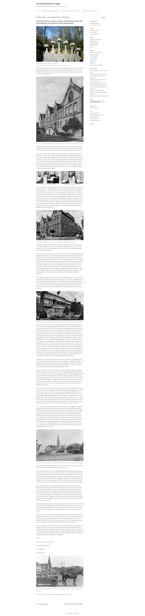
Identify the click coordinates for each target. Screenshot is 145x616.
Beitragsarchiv (93, 105)
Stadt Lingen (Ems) (94, 113)
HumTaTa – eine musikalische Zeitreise (70, 10)
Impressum (92, 63)
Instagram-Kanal (93, 56)
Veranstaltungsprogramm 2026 (50, 10)
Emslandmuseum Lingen (48, 3)
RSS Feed (92, 124)
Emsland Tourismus (94, 118)
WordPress (75, 613)
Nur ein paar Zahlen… (42, 604)
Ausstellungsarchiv (94, 107)
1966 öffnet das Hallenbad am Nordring (99, 79)
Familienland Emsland (95, 120)
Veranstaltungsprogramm (96, 52)
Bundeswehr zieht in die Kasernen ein (98, 83)
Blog (37, 10)
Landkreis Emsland (94, 116)
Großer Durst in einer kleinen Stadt (73, 604)
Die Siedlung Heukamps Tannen (97, 90)
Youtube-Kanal (93, 57)
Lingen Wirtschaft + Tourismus (96, 114)
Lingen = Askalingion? (94, 81)
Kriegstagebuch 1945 (60, 594)
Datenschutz (93, 61)
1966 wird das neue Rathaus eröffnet (98, 74)
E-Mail (91, 46)
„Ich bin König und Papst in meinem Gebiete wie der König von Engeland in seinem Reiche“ (99, 86)
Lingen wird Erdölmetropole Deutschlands (99, 95)
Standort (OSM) (93, 59)
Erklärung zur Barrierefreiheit (89, 10)
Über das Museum (94, 54)
